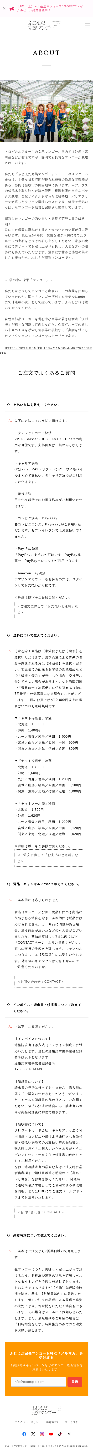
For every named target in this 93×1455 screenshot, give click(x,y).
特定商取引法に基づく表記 (62, 1422)
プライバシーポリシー (28, 1422)
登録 (75, 1382)
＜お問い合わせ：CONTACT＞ (40, 981)
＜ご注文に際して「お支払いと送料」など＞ (47, 609)
